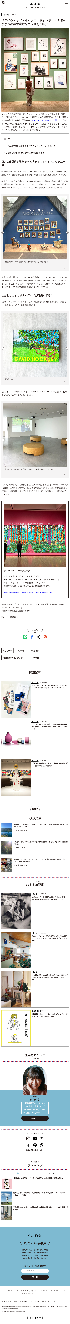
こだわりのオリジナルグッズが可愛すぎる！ (24, 153)
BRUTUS (11, 1291)
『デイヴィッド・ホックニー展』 (44, 120)
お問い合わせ (35, 1301)
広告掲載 (25, 1301)
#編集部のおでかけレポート (14, 658)
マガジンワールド (13, 1301)
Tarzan (4, 1294)
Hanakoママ (21, 1294)
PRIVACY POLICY (47, 1301)
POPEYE (30, 1294)
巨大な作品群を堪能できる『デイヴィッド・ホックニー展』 (31, 146)
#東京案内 (35, 651)
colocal (11, 1294)
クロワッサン (33, 1291)
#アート (21, 651)
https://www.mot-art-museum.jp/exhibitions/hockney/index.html (28, 592)
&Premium (59, 1291)
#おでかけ (7, 651)
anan (3, 1291)
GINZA (43, 1291)
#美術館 (36, 658)
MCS (3, 1301)
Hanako (50, 1291)
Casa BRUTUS (21, 1291)
